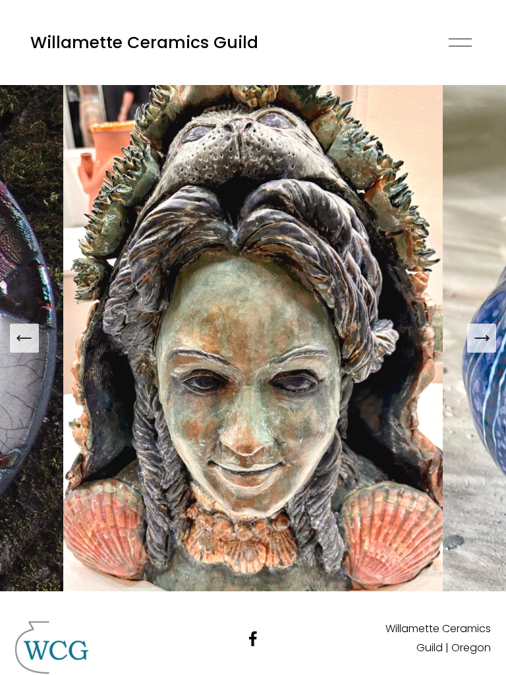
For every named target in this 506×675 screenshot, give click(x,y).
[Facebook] (253, 639)
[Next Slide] (481, 338)
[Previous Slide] (24, 338)
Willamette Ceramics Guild (144, 42)
